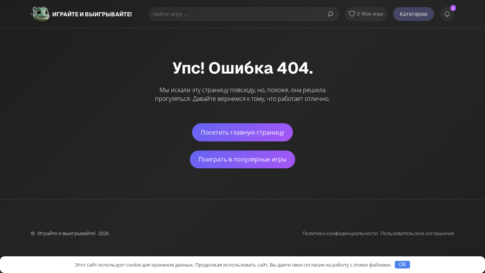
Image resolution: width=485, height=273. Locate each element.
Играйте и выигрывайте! (92, 14)
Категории (413, 13)
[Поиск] (330, 14)
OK (402, 264)
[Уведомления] (447, 14)
